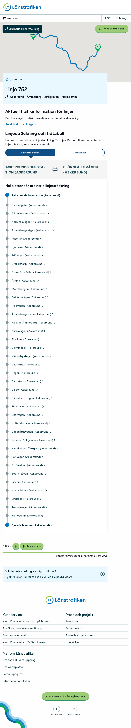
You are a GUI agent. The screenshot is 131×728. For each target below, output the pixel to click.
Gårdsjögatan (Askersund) (28, 205)
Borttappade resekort (17, 635)
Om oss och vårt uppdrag (19, 660)
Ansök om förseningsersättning (22, 628)
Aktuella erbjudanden (79, 635)
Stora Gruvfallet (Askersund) (30, 272)
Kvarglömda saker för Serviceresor (25, 642)
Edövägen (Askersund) (26, 255)
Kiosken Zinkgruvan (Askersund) (32, 440)
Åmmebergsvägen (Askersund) (32, 230)
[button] (33, 35)
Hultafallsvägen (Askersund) (30, 423)
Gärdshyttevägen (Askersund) (31, 398)
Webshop (23, 18)
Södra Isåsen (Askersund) (28, 473)
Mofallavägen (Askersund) (28, 289)
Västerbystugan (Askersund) (30, 356)
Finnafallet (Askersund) (26, 406)
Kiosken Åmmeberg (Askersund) (32, 322)
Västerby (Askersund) (26, 364)
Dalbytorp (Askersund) (26, 381)
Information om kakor (16, 681)
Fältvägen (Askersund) (26, 456)
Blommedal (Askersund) (27, 347)
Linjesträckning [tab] (30, 152)
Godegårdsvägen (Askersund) (30, 431)
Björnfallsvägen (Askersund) (31, 525)
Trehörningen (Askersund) (28, 507)
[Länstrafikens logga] (22, 7)
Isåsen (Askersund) (24, 482)
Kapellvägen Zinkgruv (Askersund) (34, 448)
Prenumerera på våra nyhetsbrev (67, 696)
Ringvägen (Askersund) (26, 305)
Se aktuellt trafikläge (19, 124)
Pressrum (72, 621)
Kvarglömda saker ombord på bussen (26, 621)
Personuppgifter (13, 674)
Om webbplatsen (13, 667)
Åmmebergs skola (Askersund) (31, 314)
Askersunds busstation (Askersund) (36, 195)
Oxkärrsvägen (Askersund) (29, 297)
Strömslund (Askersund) (27, 465)
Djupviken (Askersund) (26, 247)
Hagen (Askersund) (24, 373)
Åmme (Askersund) (24, 280)
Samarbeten (73, 628)
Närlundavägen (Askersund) (29, 221)
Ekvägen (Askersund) (25, 339)
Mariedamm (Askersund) (27, 515)
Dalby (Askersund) (23, 389)
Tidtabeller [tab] (79, 152)
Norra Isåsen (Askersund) (28, 490)
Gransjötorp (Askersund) (27, 263)
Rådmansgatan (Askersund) (29, 213)
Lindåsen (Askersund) (25, 498)
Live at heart (74, 642)
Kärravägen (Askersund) (27, 331)
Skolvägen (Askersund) (26, 414)
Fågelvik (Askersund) (25, 238)
